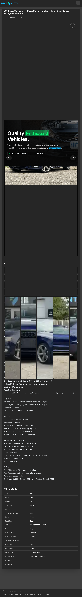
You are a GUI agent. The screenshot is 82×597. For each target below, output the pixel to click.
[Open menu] (78, 3)
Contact (4, 594)
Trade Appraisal (13, 594)
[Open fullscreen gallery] (72, 25)
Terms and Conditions (44, 594)
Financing (23, 594)
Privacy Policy (31, 594)
